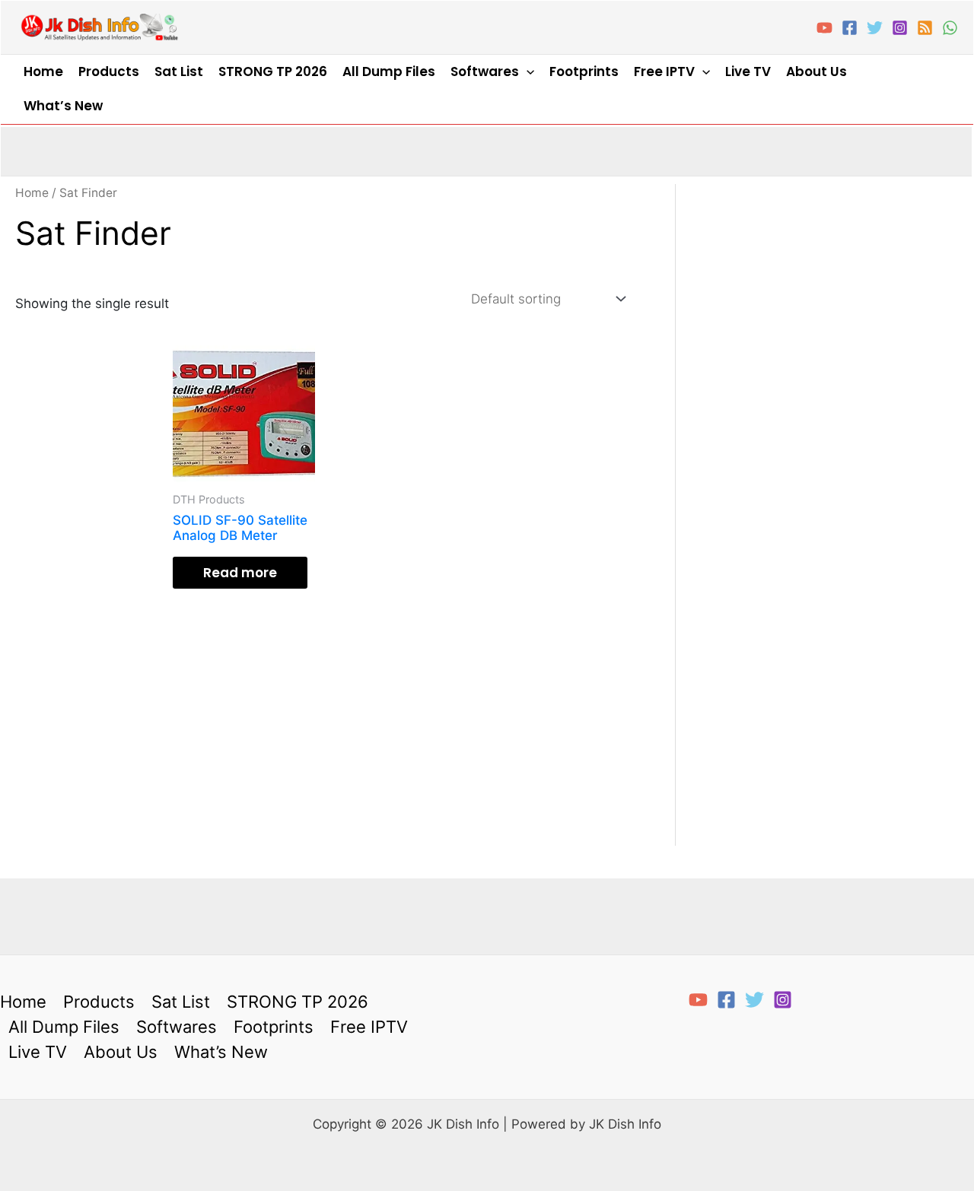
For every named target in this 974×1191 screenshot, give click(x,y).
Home (43, 71)
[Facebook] (850, 28)
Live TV (748, 71)
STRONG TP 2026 (272, 71)
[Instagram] (900, 28)
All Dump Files (388, 71)
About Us (816, 71)
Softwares (484, 71)
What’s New (63, 106)
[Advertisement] (86, 579)
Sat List (178, 71)
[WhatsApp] (950, 28)
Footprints (584, 71)
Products (108, 71)
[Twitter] (875, 28)
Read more (240, 573)
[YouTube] (824, 28)
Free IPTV (664, 71)
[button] (526, 72)
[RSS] (925, 28)
